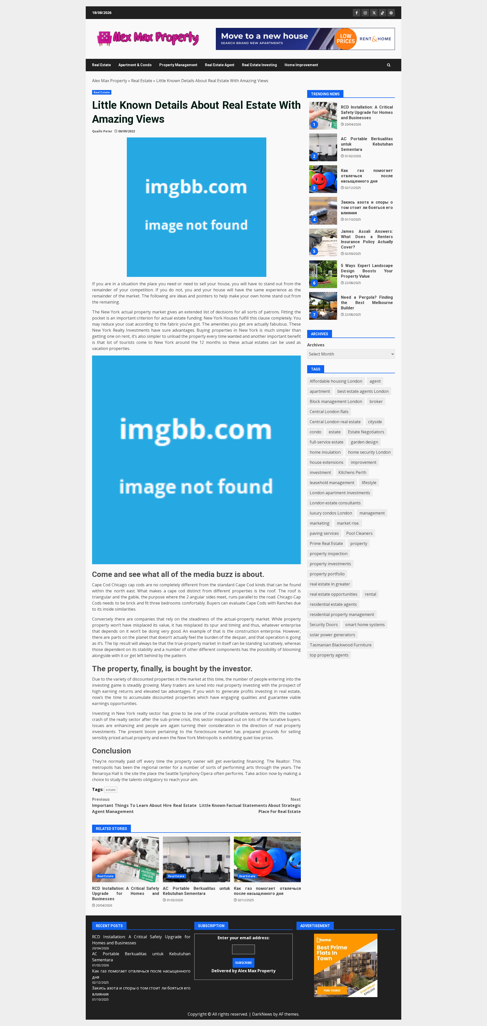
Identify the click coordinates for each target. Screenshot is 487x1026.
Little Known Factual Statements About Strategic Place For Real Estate (250, 805)
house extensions (326, 462)
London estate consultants (335, 503)
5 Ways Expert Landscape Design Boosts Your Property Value (323, 274)
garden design (364, 442)
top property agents (329, 655)
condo (315, 432)
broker (376, 401)
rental (370, 594)
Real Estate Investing (259, 65)
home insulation (325, 452)
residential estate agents (333, 604)
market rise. (348, 523)
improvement (363, 462)
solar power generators (332, 635)
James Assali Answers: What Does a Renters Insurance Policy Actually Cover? (323, 243)
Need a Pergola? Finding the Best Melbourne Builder (323, 306)
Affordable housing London (336, 381)
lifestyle (369, 482)
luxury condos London (331, 513)
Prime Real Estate (326, 543)
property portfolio (327, 574)
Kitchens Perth (352, 472)
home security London (369, 452)
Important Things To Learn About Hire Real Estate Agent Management (144, 805)
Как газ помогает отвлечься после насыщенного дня (267, 859)
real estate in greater (330, 584)
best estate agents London (363, 391)
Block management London (336, 401)
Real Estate (101, 65)
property (358, 543)
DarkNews (262, 1014)
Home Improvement (301, 65)
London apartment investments (340, 493)
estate (111, 789)
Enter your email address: (243, 954)
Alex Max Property (109, 80)
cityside (375, 421)
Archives (315, 345)
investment (320, 472)
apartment (320, 391)
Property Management (178, 65)
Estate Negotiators (366, 432)
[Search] (388, 65)
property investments (330, 564)
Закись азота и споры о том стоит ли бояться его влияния (323, 211)
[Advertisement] (305, 38)
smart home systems (365, 624)
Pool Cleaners (359, 533)
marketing (319, 523)
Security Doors (324, 624)
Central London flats (329, 411)
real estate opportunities (333, 594)
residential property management (342, 614)
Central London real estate (335, 421)
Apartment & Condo (135, 65)
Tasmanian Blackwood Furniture (341, 645)
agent (375, 381)
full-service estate (326, 442)
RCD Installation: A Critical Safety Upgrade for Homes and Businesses (125, 859)
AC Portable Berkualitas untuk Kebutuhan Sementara (196, 859)
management (372, 513)
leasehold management (332, 482)
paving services (324, 533)
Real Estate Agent (219, 65)
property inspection (328, 553)
